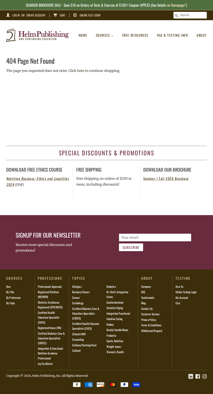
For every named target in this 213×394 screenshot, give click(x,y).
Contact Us (147, 309)
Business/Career (80, 292)
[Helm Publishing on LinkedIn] (190, 376)
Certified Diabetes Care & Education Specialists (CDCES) (51, 338)
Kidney (110, 324)
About (202, 35)
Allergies (76, 286)
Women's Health (115, 352)
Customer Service (150, 314)
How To (179, 286)
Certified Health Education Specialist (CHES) (48, 317)
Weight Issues (113, 346)
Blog (143, 303)
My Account (182, 298)
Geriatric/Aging (114, 308)
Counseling (78, 339)
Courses (103, 35)
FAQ (143, 292)
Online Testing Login (186, 292)
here (80, 71)
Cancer (76, 298)
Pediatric (111, 335)
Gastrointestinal (114, 302)
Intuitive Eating (114, 319)
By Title (10, 292)
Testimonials (147, 298)
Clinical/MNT (79, 334)
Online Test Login (90, 15)
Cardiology (77, 303)
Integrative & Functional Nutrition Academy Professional (50, 353)
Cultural (76, 350)
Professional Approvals (50, 286)
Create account (35, 15)
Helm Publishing (43, 376)
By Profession (13, 298)
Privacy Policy (148, 320)
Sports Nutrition (114, 341)
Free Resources (135, 35)
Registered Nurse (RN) (49, 328)
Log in (16, 15)
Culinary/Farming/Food (84, 345)
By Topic (10, 303)
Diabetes (111, 286)
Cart (62, 15)
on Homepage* (176, 5)
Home (83, 35)
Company (146, 286)
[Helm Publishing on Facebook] (197, 376)
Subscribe (131, 247)
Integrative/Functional (118, 313)
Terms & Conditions (151, 325)
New (8, 286)
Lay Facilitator (45, 364)
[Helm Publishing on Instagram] (204, 376)
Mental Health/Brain (117, 330)
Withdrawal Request (151, 331)
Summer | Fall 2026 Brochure (166, 178)
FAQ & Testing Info (172, 35)
